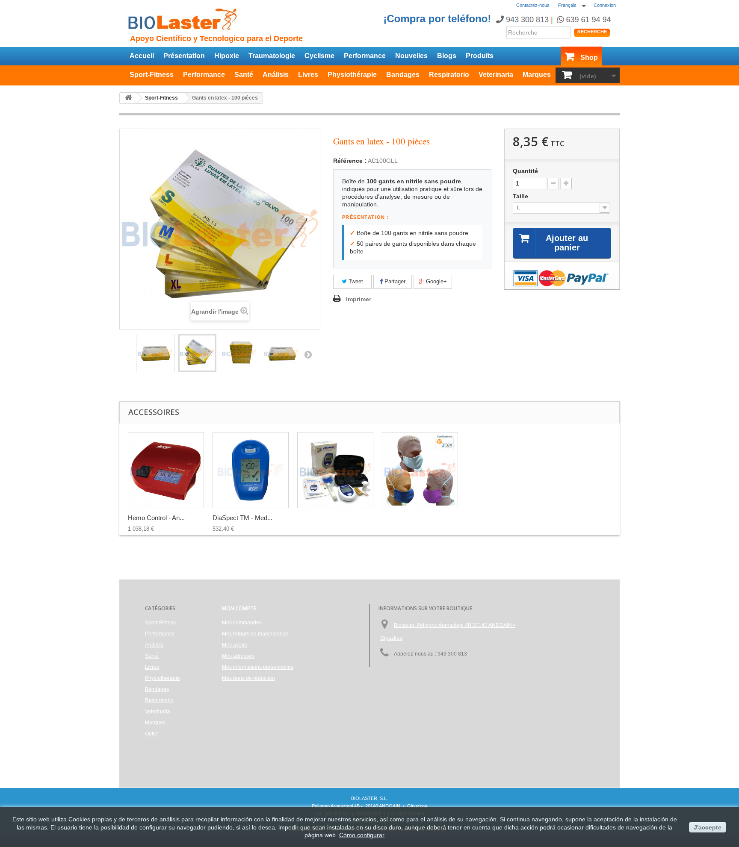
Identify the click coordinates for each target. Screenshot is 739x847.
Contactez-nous (533, 5)
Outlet (152, 734)
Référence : (350, 160)
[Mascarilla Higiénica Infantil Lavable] (420, 470)
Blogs (446, 55)
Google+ (435, 281)
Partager (394, 281)
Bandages (403, 74)
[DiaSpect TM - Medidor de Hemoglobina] (251, 470)
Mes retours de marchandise (255, 634)
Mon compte (239, 608)
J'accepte (707, 827)
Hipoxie (226, 55)
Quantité (525, 171)
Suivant (308, 354)
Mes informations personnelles (257, 667)
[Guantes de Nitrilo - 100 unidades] (155, 353)
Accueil (142, 55)
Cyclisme (319, 55)
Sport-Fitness (152, 74)
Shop (589, 57)
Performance (365, 55)
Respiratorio (449, 74)
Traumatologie (271, 55)
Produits (480, 55)
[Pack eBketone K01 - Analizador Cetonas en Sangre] (335, 470)
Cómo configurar (361, 835)
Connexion (605, 5)
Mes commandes (242, 623)
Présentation (184, 55)
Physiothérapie (352, 74)
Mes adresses (238, 656)
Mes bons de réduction (248, 678)
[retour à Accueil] (128, 98)
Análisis (276, 74)
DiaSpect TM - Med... (242, 517)
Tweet (355, 281)
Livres (308, 74)
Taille (521, 196)
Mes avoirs (234, 645)
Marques (537, 74)
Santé (243, 74)
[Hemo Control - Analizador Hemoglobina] (166, 470)
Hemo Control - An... (156, 517)
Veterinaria (496, 74)
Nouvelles (411, 55)
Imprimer (358, 299)
